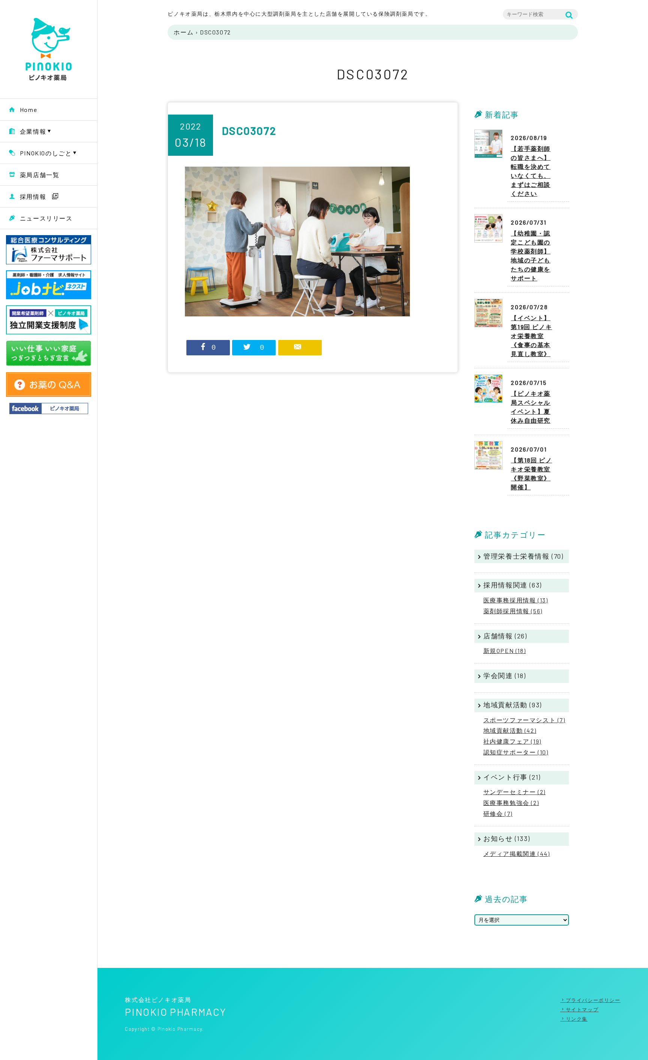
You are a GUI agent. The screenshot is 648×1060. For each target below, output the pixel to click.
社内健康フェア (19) (512, 741)
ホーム (184, 32)
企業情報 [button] (33, 131)
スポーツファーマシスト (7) (524, 719)
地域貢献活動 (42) (510, 730)
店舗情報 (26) (505, 636)
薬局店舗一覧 (40, 174)
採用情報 (33, 196)
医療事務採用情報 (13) (515, 600)
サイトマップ (582, 1009)
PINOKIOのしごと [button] (46, 153)
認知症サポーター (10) (516, 752)
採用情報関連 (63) (512, 585)
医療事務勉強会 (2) (511, 802)
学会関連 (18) (504, 675)
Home (28, 109)
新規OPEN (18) (504, 650)
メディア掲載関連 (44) (516, 853)
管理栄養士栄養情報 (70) (523, 556)
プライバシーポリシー (593, 1000)
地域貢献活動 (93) (512, 705)
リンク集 (577, 1019)
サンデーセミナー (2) (514, 791)
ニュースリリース (46, 218)
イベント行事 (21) (512, 777)
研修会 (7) (498, 813)
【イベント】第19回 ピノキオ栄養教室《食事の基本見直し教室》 (531, 335)
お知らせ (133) (506, 838)
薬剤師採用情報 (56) (513, 610)
